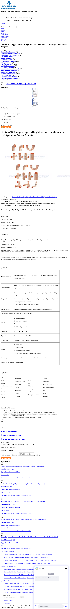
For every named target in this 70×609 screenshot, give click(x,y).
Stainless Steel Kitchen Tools (9, 73)
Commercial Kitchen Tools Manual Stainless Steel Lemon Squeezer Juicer (24, 569)
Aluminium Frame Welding (9, 76)
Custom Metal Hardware (8, 52)
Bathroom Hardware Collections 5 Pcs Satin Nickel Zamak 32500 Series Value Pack (27, 563)
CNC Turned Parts (6, 56)
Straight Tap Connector (15, 41)
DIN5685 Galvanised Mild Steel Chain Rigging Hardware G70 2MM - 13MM (25, 586)
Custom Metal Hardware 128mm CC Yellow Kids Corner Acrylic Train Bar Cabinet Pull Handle (30, 560)
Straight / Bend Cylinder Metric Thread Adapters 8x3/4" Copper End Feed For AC (23, 466)
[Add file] (36, 606)
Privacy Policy (5, 606)
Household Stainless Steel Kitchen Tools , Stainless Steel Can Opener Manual (25, 578)
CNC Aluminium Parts (7, 64)
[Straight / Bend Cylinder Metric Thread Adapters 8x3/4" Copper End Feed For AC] (2, 464)
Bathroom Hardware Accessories (10, 69)
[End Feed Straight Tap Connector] (2, 84)
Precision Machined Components (10, 53)
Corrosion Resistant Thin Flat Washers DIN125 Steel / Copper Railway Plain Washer (27, 592)
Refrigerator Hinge (6, 58)
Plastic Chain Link (6, 75)
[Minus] (66, 568)
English (3, 23)
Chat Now (3, 39)
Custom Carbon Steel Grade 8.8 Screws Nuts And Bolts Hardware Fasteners (24, 583)
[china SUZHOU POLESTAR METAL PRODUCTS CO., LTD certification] (35, 96)
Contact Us (4, 37)
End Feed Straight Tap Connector (21, 83)
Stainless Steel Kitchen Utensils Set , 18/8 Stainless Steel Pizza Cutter (22, 572)
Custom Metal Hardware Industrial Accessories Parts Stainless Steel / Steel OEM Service (28, 554)
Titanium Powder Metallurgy (9, 78)
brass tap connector (9, 431)
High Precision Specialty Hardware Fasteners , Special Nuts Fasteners (23, 589)
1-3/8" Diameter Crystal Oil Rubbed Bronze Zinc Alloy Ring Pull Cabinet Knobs (26, 557)
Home (2, 28)
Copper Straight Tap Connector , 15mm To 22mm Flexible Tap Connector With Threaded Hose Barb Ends (29, 537)
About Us (3, 33)
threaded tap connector (11, 435)
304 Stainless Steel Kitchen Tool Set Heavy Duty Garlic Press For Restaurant (25, 575)
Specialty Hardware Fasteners (9, 55)
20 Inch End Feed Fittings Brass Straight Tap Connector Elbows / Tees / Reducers (23, 501)
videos (2, 31)
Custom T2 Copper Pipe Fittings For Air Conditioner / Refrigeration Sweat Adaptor (34, 197)
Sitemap (11, 600)
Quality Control (5, 36)
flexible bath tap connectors (13, 439)
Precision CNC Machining (8, 61)
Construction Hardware (8, 72)
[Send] (65, 606)
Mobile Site (7, 603)
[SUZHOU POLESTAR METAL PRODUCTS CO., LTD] (9, 9)
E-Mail (6, 600)
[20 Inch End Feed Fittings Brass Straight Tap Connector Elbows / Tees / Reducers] (2, 500)
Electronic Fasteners (6, 59)
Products (3, 30)
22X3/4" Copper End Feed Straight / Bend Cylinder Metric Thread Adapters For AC (23, 519)
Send (22, 597)
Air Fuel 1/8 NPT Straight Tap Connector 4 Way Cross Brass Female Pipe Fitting (23, 484)
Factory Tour (4, 34)
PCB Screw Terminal (7, 67)
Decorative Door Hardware (9, 70)
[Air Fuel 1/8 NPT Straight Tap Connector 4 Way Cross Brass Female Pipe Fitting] (2, 482)
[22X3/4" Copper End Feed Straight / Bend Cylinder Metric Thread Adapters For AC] (2, 517)
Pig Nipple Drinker (6, 63)
